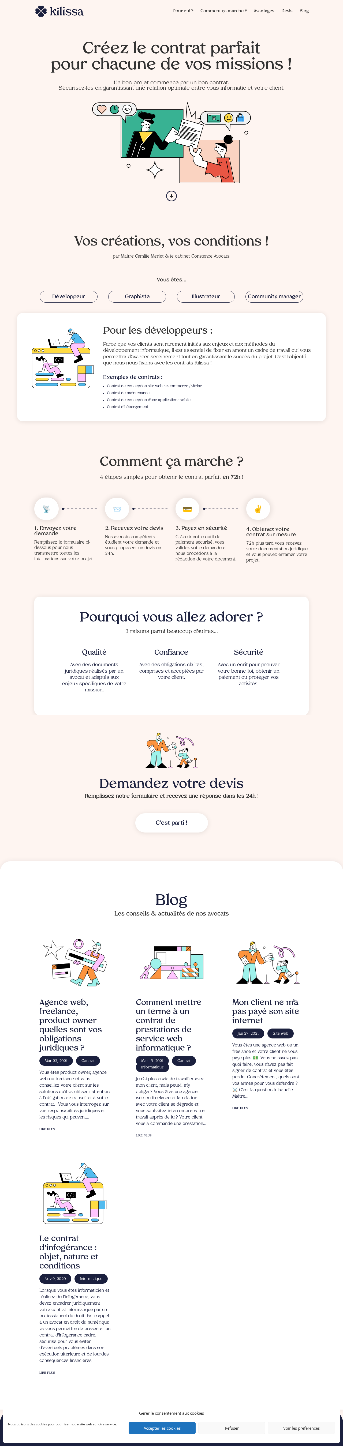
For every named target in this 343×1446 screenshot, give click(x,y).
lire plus (47, 1129)
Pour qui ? (183, 11)
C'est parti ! (172, 823)
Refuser (232, 1428)
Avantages (264, 11)
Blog (304, 11)
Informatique (91, 1279)
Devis (287, 11)
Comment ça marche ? (223, 11)
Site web (280, 1034)
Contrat (88, 1061)
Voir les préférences (301, 1428)
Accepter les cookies (162, 1428)
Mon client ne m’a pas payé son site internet (265, 1012)
